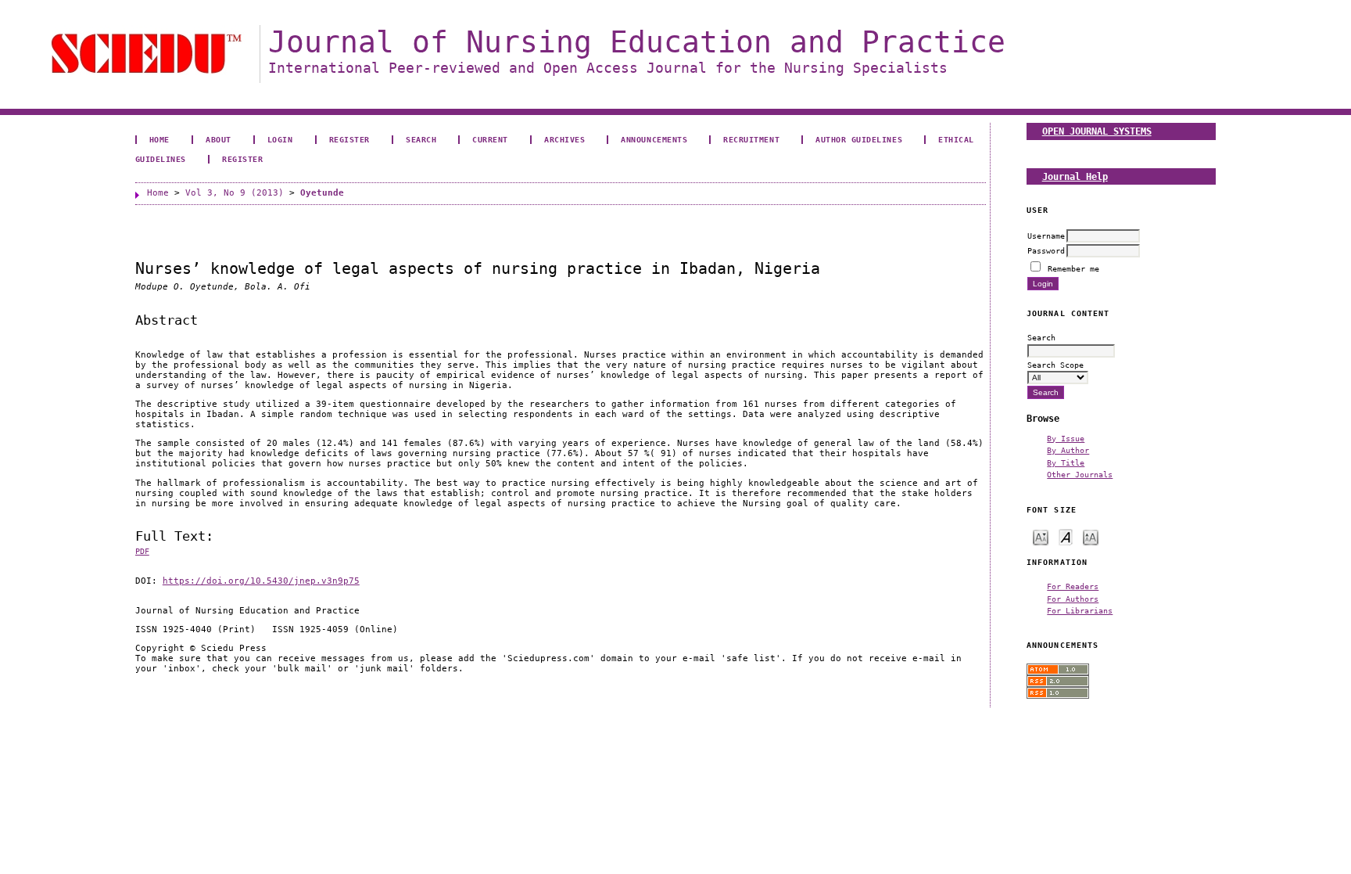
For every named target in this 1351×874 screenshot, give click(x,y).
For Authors (1072, 598)
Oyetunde (322, 193)
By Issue (1065, 438)
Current (490, 139)
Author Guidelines (858, 139)
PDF (142, 551)
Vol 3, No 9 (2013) (234, 193)
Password (1046, 250)
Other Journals (1080, 474)
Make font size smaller (1040, 536)
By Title (1065, 462)
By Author (1068, 450)
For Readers (1072, 586)
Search (421, 139)
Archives (564, 139)
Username (1046, 235)
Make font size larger (1090, 536)
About (218, 139)
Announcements (654, 139)
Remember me (1073, 268)
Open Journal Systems (1097, 131)
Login (280, 139)
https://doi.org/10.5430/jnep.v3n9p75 (261, 581)
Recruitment (751, 139)
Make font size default (1065, 536)
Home (159, 139)
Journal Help (1075, 176)
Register (349, 139)
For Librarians (1080, 610)
